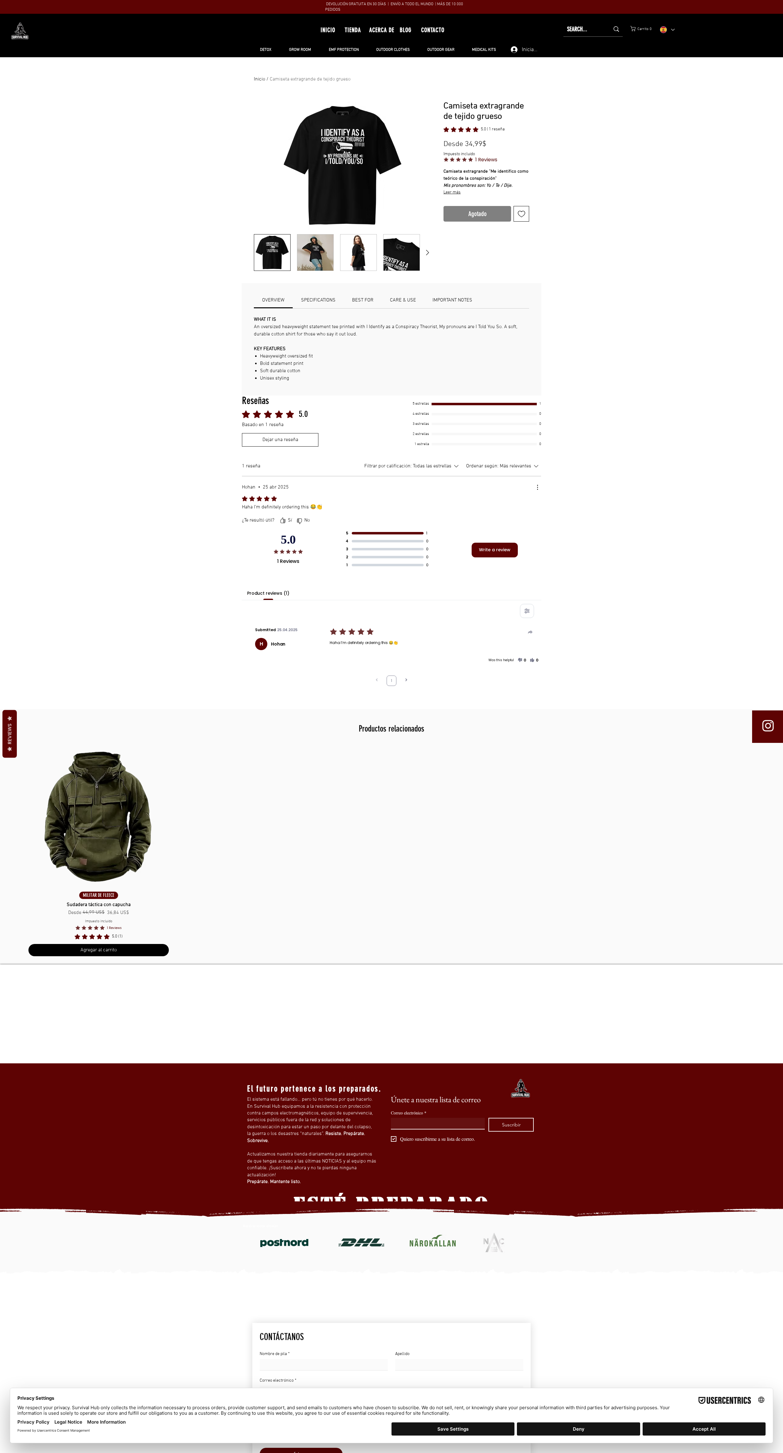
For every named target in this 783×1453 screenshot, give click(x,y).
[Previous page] (377, 680)
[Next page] (406, 680)
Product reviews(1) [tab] (268, 593)
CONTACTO (432, 30)
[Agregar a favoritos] (521, 230)
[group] (391, 851)
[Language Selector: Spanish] (667, 29)
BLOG (405, 30)
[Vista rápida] (98, 816)
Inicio (259, 79)
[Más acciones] (537, 487)
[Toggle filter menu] (527, 611)
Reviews (9, 733)
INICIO (328, 30)
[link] (696, 28)
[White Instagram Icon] (768, 725)
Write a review (494, 550)
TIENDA (353, 30)
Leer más (464, 169)
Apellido (402, 1354)
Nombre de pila (275, 1354)
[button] (522, 660)
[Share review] (530, 632)
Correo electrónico (408, 1112)
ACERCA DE (381, 30)
